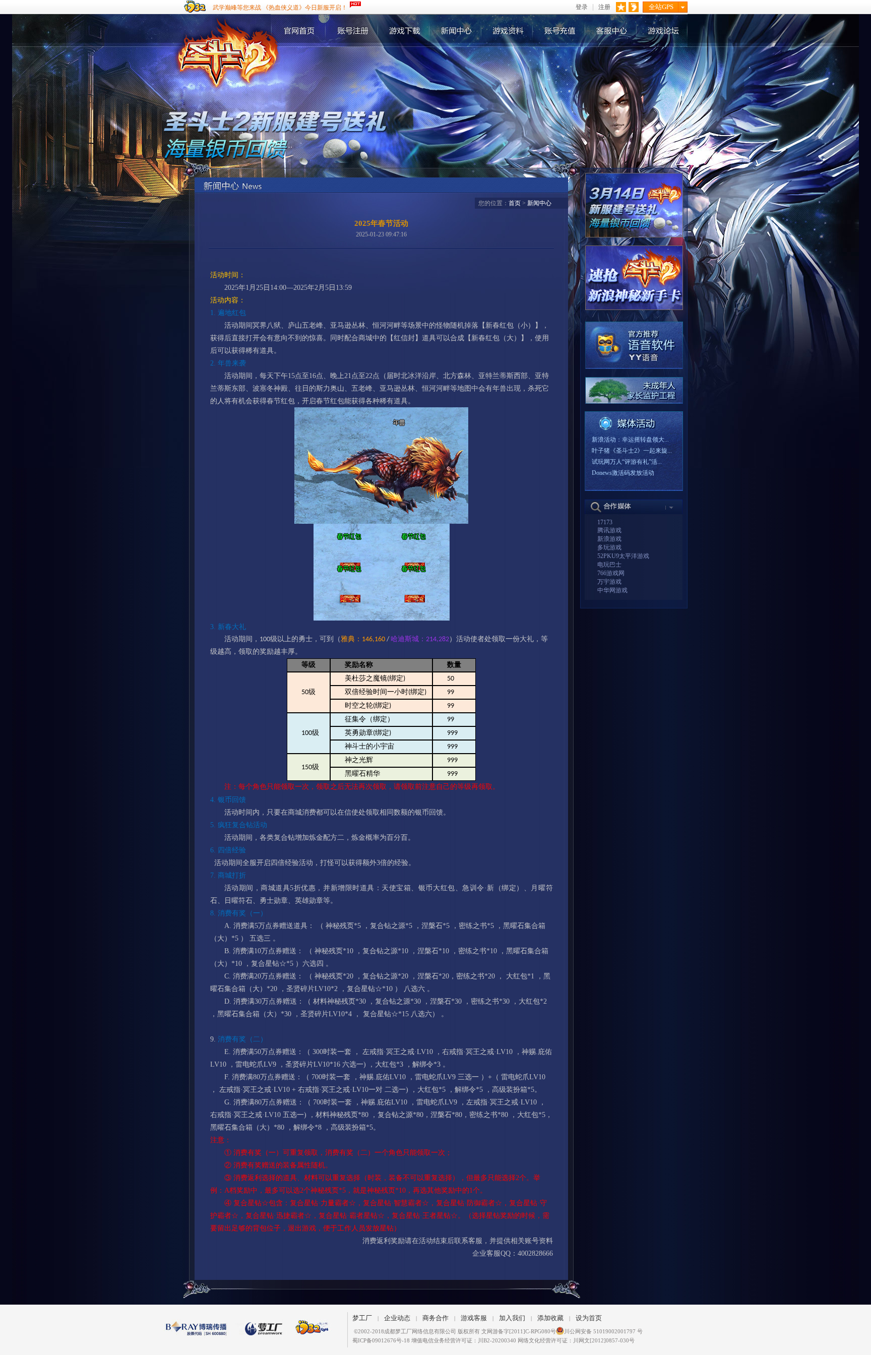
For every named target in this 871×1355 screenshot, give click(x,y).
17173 (604, 522)
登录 (582, 7)
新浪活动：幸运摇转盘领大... (630, 439)
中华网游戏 (612, 590)
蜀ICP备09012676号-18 (381, 1340)
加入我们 (512, 1318)
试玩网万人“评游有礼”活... (627, 461)
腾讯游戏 (609, 530)
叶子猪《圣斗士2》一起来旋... (632, 450)
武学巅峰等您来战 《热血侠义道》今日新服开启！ (280, 7)
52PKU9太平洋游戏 (623, 556)
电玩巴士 (609, 564)
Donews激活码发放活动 (623, 472)
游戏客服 (474, 1318)
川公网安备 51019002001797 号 (603, 1331)
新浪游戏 (609, 538)
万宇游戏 (609, 581)
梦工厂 (362, 1318)
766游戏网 (611, 573)
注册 (604, 7)
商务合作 (435, 1318)
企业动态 (397, 1318)
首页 (515, 203)
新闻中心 (539, 203)
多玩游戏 (609, 547)
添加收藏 (550, 1318)
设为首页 (589, 1318)
